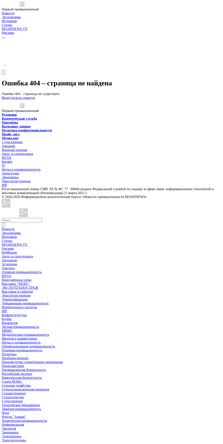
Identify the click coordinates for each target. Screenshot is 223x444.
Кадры (7, 319)
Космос (7, 161)
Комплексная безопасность (22, 377)
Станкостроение (14, 393)
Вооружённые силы (16, 280)
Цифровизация (13, 424)
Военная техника (14, 150)
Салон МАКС (12, 381)
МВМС (7, 331)
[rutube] (4, 68)
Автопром (9, 260)
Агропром (9, 264)
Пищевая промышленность (22, 350)
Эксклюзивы (11, 17)
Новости (8, 13)
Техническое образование (21, 405)
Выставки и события (17, 291)
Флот (5, 413)
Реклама (8, 33)
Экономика (10, 177)
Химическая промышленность (24, 420)
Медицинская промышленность (25, 334)
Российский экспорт (17, 374)
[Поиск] (3, 225)
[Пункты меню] (3, 72)
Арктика (8, 268)
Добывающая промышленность (25, 303)
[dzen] (4, 63)
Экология (9, 428)
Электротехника (14, 440)
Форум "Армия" (14, 417)
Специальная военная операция (25, 389)
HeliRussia (9, 252)
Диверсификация (14, 299)
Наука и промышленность (21, 169)
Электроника (11, 436)
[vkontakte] (4, 57)
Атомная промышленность (22, 272)
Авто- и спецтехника (17, 154)
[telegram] (4, 42)
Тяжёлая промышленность (21, 409)
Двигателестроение (16, 181)
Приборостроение (15, 358)
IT (3, 165)
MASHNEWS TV (15, 29)
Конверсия (10, 323)
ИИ (4, 185)
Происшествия (13, 366)
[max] (4, 47)
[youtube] (4, 52)
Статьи (7, 25)
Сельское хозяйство (16, 385)
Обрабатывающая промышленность (28, 346)
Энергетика (10, 173)
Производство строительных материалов (32, 362)
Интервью (9, 21)
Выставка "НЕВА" (16, 284)
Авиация (8, 146)
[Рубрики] (3, 37)
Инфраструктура (14, 315)
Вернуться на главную (18, 98)
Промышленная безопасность (24, 370)
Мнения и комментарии (19, 338)
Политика (9, 354)
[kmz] (23, 216)
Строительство (13, 397)
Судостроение (12, 142)
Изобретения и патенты (19, 307)
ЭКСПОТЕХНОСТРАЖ (20, 287)
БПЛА (6, 158)
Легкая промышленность (20, 327)
